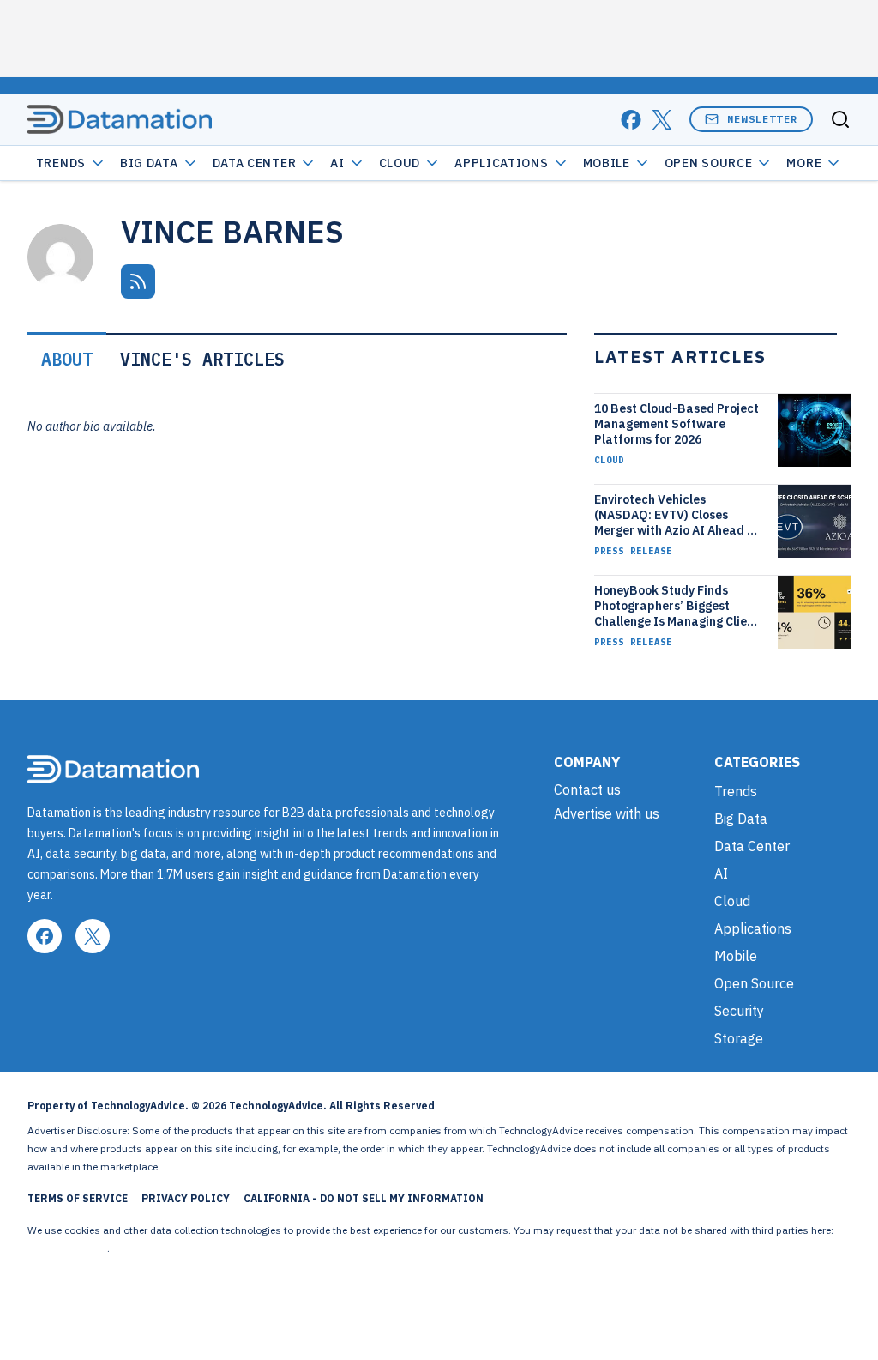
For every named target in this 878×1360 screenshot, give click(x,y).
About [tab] (67, 359)
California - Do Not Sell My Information (364, 1198)
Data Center (255, 163)
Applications (501, 163)
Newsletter (762, 118)
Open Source (709, 163)
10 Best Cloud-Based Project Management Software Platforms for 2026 (676, 424)
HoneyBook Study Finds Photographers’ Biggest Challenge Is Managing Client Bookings (676, 606)
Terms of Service (77, 1198)
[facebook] (631, 120)
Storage (738, 1038)
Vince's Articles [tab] (202, 359)
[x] (662, 120)
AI (337, 163)
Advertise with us (606, 813)
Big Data (149, 163)
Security (739, 1010)
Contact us (587, 789)
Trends (61, 163)
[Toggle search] (840, 119)
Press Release (633, 551)
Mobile (606, 163)
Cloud (400, 163)
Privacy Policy (185, 1198)
